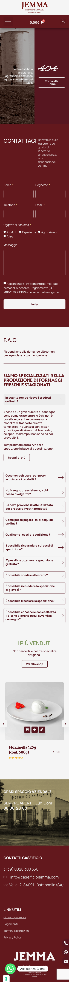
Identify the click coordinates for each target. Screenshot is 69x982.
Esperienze (29, 232)
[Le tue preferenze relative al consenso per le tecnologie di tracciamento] (6, 978)
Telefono (10, 205)
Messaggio (10, 245)
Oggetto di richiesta (17, 225)
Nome (8, 185)
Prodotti (12, 232)
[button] (8, 21)
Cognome (41, 185)
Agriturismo (48, 232)
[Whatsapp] (10, 968)
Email (39, 205)
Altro (10, 236)
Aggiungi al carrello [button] (27, 730)
